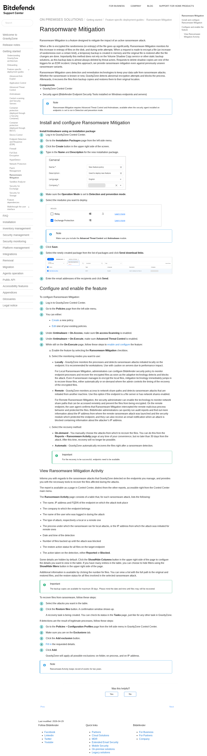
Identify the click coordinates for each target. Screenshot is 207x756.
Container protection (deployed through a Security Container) (17, 113)
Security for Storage (15, 194)
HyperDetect (15, 160)
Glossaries (9, 299)
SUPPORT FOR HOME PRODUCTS (176, 6)
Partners (96, 732)
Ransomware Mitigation (16, 176)
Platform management (16, 247)
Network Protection (18, 164)
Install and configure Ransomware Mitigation (192, 21)
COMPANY (136, 6)
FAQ (5, 215)
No (130, 694)
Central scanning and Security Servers (17, 101)
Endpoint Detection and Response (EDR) (18, 142)
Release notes (11, 44)
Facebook (49, 732)
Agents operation (13, 273)
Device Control (16, 135)
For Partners (145, 735)
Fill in (49, 644)
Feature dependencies (13, 201)
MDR (94, 739)
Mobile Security (100, 745)
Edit (54, 326)
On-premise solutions (103, 749)
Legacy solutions (101, 752)
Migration (8, 267)
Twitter (48, 739)
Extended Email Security (105, 742)
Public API (9, 279)
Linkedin (49, 735)
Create (55, 320)
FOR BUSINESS (117, 6)
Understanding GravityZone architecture (13, 58)
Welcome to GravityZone (10, 36)
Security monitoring (14, 241)
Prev (42, 706)
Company (144, 739)
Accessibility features (15, 286)
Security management (16, 235)
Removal (8, 260)
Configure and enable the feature (193, 28)
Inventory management (17, 228)
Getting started (12, 51)
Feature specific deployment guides (15, 70)
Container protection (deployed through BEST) (17, 127)
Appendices (10, 292)
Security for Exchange (15, 187)
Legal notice (10, 305)
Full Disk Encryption (14, 154)
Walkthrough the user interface (16, 208)
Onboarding (12, 65)
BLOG (150, 6)
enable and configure (118, 344)
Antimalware (15, 94)
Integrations (10, 254)
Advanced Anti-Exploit (16, 77)
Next (171, 706)
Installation (9, 222)
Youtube (48, 742)
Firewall (13, 149)
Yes (111, 694)
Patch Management (15, 169)
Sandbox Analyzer (17, 182)
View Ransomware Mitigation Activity (192, 35)
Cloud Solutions (100, 735)
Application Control (18, 83)
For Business (146, 732)
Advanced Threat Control (17, 88)
